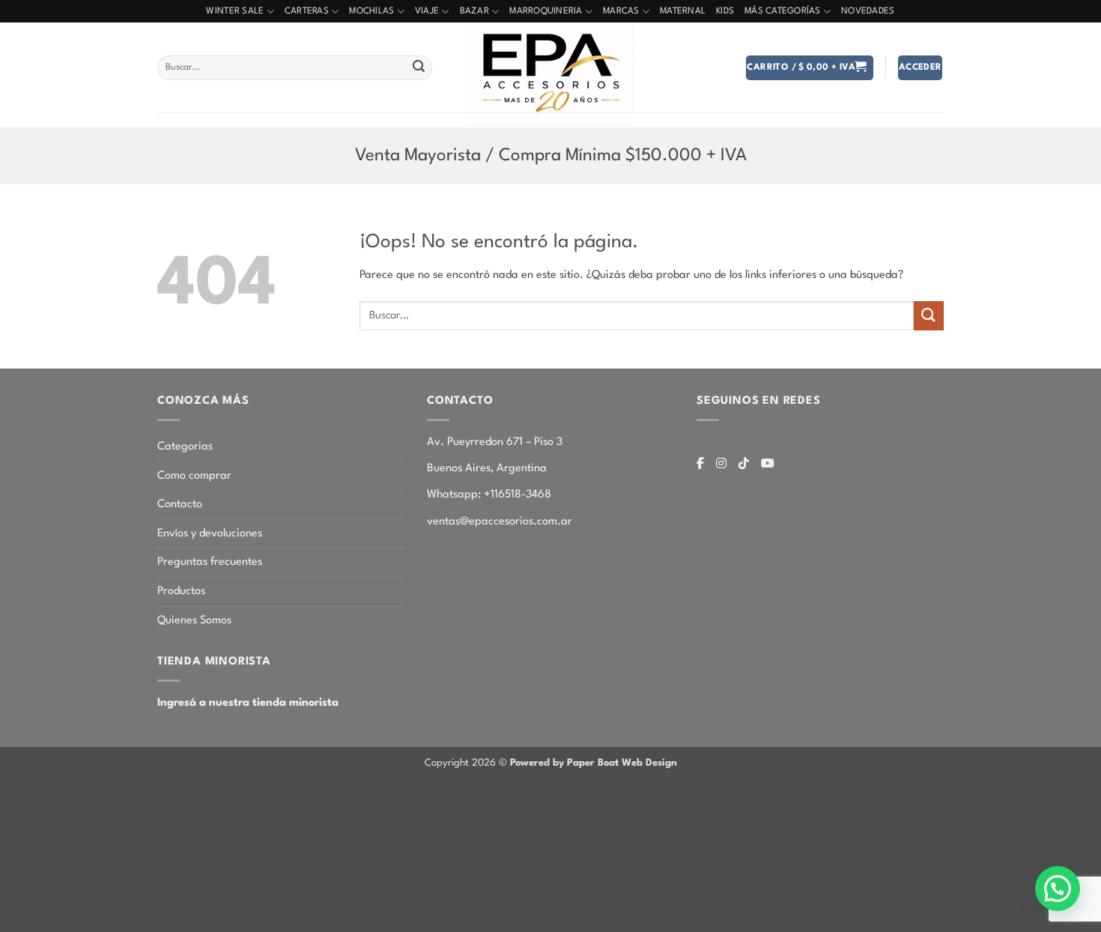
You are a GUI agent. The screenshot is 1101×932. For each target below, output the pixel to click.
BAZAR (474, 11)
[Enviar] (418, 68)
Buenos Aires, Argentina (487, 468)
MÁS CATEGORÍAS (782, 11)
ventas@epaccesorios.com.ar (499, 521)
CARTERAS (307, 11)
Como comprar (194, 476)
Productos (181, 591)
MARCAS (621, 11)
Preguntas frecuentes (209, 562)
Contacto (179, 504)
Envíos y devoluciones (209, 533)
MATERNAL (683, 11)
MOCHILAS (371, 11)
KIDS (725, 11)
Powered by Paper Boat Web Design (593, 763)
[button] (809, 67)
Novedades (867, 11)
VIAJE (427, 11)
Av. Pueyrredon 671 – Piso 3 (494, 442)
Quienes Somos (194, 620)
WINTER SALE (235, 11)
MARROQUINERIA (545, 11)
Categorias (185, 447)
